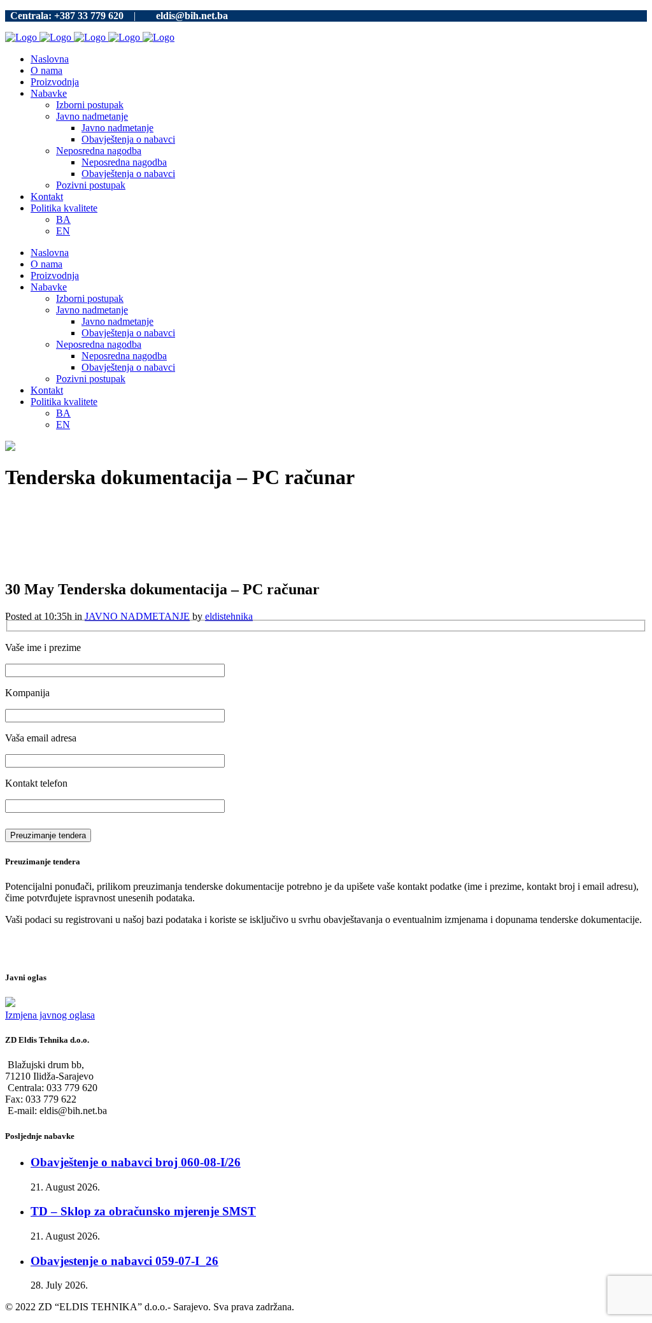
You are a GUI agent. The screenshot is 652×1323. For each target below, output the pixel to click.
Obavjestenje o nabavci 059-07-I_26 (124, 1261)
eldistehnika (229, 616)
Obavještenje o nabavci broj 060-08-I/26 (136, 1162)
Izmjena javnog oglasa (50, 1015)
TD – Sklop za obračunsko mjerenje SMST (143, 1211)
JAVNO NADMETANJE (137, 616)
